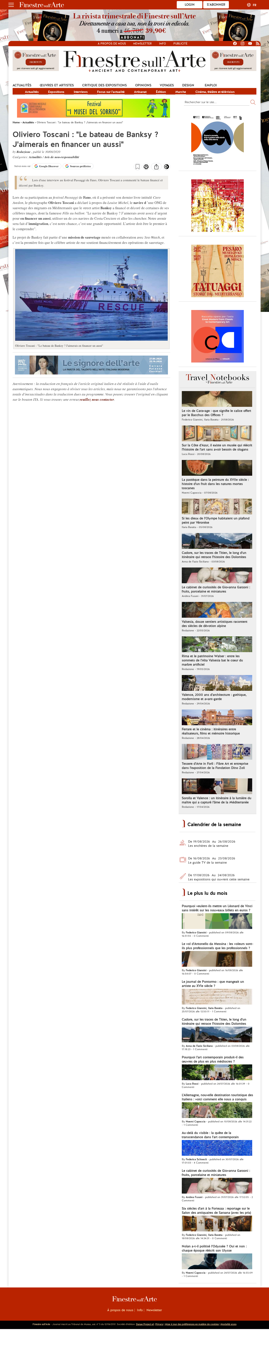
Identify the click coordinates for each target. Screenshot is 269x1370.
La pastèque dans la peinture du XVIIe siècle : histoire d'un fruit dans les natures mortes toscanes (215, 484)
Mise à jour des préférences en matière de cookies (192, 1324)
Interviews (81, 92)
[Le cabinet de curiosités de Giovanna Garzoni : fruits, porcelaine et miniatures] (217, 575)
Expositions (56, 92)
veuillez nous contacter (97, 399)
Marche (180, 92)
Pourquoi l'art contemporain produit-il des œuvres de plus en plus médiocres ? (213, 1059)
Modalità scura (228, 1324)
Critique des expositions (104, 85)
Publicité (180, 43)
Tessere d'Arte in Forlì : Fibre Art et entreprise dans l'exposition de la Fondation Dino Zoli (215, 766)
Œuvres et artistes (57, 85)
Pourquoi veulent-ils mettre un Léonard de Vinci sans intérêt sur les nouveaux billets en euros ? (217, 908)
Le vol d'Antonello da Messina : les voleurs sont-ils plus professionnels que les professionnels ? (217, 946)
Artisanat (140, 92)
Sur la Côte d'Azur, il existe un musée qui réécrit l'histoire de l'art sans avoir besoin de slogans (217, 447)
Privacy (159, 1324)
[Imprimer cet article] (146, 167)
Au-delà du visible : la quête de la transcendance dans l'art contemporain (210, 1135)
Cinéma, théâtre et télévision (215, 92)
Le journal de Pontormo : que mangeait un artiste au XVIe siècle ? (213, 984)
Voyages (167, 85)
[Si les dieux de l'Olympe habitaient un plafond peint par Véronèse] (217, 507)
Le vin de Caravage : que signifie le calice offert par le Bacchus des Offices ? (216, 413)
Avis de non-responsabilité (61, 157)
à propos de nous (112, 43)
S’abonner (216, 5)
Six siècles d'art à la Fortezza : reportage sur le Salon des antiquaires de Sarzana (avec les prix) (216, 1210)
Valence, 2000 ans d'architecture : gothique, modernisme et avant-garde (214, 697)
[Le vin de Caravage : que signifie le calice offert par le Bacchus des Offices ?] (217, 399)
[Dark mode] (166, 168)
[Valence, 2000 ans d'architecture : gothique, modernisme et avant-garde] (217, 683)
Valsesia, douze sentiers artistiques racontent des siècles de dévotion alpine (214, 624)
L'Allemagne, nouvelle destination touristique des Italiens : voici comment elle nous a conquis (217, 1097)
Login (190, 5)
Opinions (143, 85)
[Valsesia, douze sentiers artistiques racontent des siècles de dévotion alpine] (217, 610)
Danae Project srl (145, 1324)
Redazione (24, 152)
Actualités (22, 85)
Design (188, 85)
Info (162, 43)
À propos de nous (120, 1310)
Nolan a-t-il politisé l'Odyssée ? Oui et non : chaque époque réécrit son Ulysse (214, 1248)
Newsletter (142, 43)
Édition (161, 92)
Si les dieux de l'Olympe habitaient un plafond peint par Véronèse (215, 520)
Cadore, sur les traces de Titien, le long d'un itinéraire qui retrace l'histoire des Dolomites (214, 555)
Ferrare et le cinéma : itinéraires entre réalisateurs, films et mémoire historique (211, 731)
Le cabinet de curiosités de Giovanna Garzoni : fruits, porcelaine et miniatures (216, 589)
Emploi (211, 85)
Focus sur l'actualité (111, 92)
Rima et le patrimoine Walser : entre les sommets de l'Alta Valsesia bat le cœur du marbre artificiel (212, 660)
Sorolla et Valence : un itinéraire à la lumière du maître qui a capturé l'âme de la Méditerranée (216, 800)
